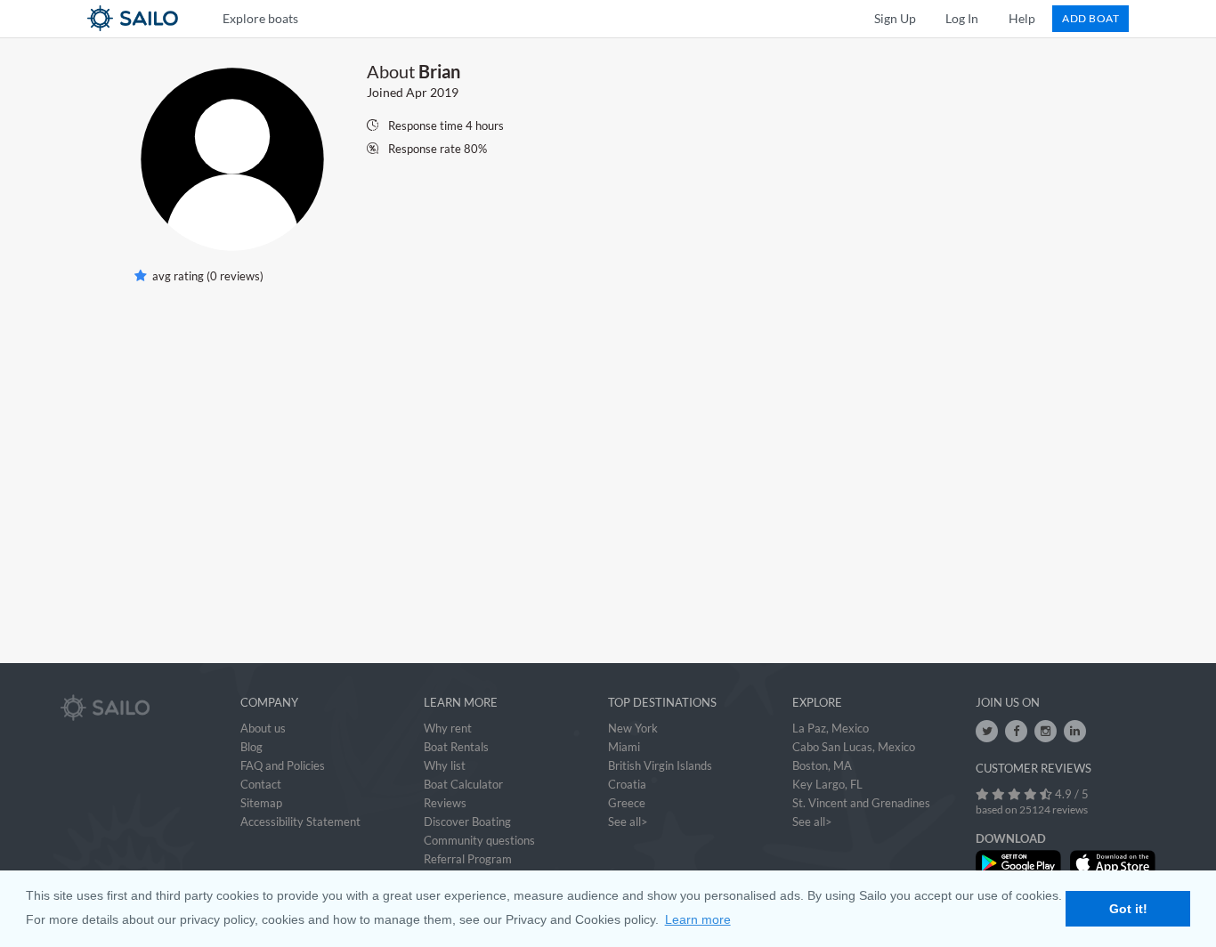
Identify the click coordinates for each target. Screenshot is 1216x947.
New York (633, 728)
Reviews (445, 803)
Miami (624, 747)
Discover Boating (467, 821)
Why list (445, 765)
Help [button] (1022, 18)
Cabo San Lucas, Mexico (853, 747)
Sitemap (261, 803)
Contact (260, 784)
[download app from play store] (1018, 863)
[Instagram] (1045, 731)
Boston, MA (822, 765)
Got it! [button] (1128, 909)
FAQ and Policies (282, 765)
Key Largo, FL (827, 784)
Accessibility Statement (300, 821)
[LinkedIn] (1075, 731)
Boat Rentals (456, 747)
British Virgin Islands (660, 765)
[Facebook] (1016, 731)
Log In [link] (961, 18)
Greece (626, 803)
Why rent (448, 728)
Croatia (627, 784)
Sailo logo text (164, 18)
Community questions (479, 840)
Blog (251, 747)
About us (263, 728)
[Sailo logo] (105, 707)
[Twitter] (987, 731)
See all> (628, 821)
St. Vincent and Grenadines (861, 803)
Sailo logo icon (100, 18)
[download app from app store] (1112, 863)
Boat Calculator (463, 784)
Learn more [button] (698, 919)
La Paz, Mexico (830, 728)
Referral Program (468, 859)
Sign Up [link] (895, 18)
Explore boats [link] (260, 18)
